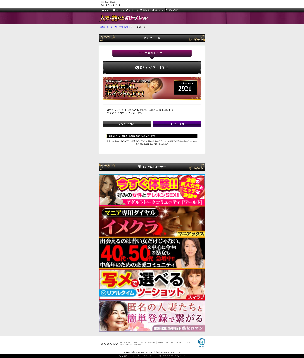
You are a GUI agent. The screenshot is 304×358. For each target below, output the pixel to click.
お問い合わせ (137, 344)
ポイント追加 (177, 124)
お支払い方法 (151, 342)
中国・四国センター (126, 27)
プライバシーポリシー (126, 344)
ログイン (187, 342)
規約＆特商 (161, 342)
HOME (102, 27)
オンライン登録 (127, 124)
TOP (121, 342)
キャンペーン (179, 342)
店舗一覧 (135, 342)
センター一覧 (112, 27)
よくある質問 (169, 342)
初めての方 (127, 342)
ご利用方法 (143, 342)
